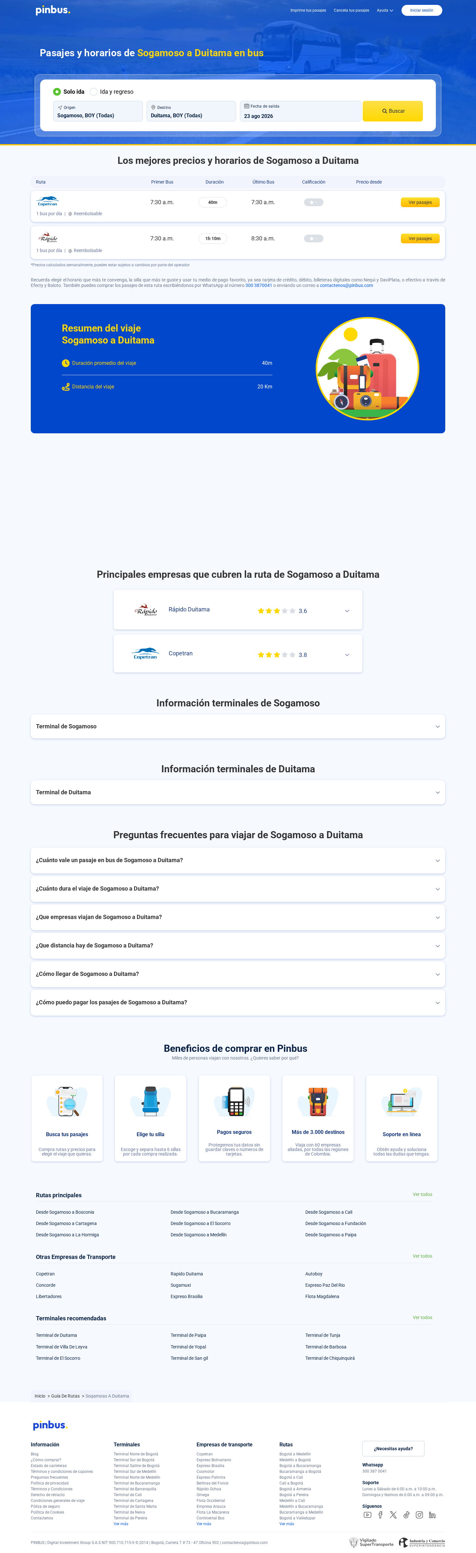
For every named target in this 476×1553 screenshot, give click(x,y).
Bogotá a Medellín (295, 1454)
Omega (203, 1495)
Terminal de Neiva (129, 1512)
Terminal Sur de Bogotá (134, 1460)
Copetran (45, 1273)
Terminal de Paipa (188, 1335)
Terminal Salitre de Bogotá (137, 1465)
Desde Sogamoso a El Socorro (201, 1223)
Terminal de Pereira (130, 1518)
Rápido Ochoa (209, 1489)
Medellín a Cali (292, 1500)
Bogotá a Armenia (295, 1489)
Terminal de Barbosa (325, 1346)
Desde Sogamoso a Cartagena (66, 1223)
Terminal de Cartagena (133, 1500)
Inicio (40, 1396)
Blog (35, 1454)
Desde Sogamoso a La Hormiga (67, 1234)
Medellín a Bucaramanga (301, 1506)
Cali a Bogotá (291, 1483)
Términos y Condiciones (52, 1489)
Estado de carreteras (49, 1465)
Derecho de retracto (48, 1495)
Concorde (45, 1285)
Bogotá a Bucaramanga (300, 1465)
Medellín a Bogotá (295, 1460)
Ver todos (422, 1194)
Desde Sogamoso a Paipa (331, 1234)
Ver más (121, 1524)
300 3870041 (258, 285)
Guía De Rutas (66, 1396)
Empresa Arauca (211, 1506)
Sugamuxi (181, 1285)
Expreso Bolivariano (214, 1460)
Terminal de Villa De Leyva (61, 1346)
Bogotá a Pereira (294, 1495)
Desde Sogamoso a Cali (328, 1212)
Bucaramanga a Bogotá (300, 1471)
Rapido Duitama (187, 1273)
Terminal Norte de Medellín (137, 1477)
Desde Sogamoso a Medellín (199, 1234)
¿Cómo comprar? (46, 1460)
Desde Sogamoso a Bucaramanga (205, 1212)
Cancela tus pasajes (351, 10)
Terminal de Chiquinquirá (330, 1358)
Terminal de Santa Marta (135, 1506)
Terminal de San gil (189, 1358)
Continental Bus (210, 1518)
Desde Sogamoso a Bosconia (65, 1212)
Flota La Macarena (213, 1512)
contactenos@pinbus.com (346, 285)
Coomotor (205, 1471)
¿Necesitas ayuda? (393, 1448)
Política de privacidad (50, 1483)
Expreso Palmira (211, 1477)
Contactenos (42, 1518)
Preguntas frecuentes (49, 1477)
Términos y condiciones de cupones (62, 1471)
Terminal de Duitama (56, 1335)
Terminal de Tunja (322, 1335)
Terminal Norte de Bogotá (136, 1454)
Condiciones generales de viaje (58, 1500)
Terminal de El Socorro (58, 1358)
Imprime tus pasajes (308, 10)
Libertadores (49, 1296)
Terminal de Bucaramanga (137, 1483)
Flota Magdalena (322, 1296)
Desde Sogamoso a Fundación (335, 1223)
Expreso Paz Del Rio (325, 1285)
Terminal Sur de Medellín (135, 1471)
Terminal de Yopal (188, 1346)
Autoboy (314, 1273)
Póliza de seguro (45, 1506)
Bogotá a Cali (291, 1477)
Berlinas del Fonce (212, 1483)
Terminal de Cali (128, 1495)
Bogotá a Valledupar (297, 1518)
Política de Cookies (47, 1512)
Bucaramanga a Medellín (301, 1512)
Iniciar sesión (421, 10)
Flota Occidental (211, 1500)
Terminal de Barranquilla (135, 1489)
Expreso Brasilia (187, 1296)
